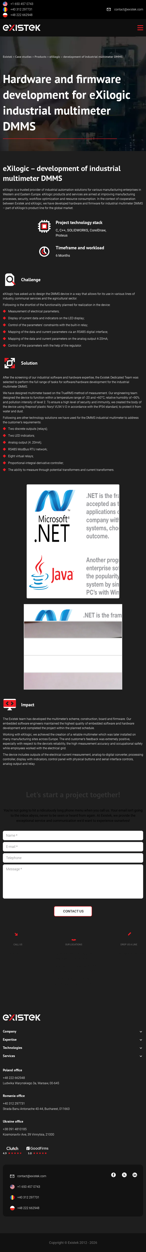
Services (9, 1056)
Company (9, 1031)
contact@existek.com (128, 9)
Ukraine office (13, 1121)
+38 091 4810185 (15, 1129)
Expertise (10, 1039)
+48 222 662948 (21, 15)
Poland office (12, 1070)
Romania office (14, 1096)
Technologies (12, 1047)
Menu (140, 27)
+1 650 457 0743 (21, 4)
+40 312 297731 (21, 9)
